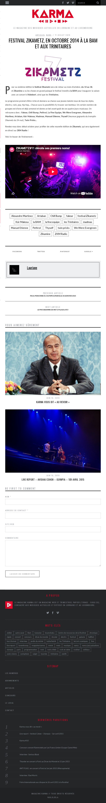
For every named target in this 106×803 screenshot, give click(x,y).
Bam (29, 633)
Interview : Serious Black (29, 754)
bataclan (38, 633)
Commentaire (11, 538)
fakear (69, 215)
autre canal (19, 633)
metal (50, 645)
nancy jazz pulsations (90, 645)
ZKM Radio (61, 233)
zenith (64, 654)
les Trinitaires (71, 221)
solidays (86, 649)
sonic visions (12, 654)
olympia (10, 649)
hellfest (91, 637)
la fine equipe (52, 221)
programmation (30, 649)
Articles (40, 35)
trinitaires (54, 654)
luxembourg (23, 645)
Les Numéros (11, 673)
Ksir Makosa (22, 221)
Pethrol (37, 227)
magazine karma (38, 645)
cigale (9, 637)
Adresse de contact (16, 510)
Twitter (41, 251)
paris (19, 649)
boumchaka (49, 633)
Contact (9, 710)
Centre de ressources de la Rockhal (72, 633)
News (48, 35)
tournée (44, 654)
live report (11, 645)
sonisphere (24, 654)
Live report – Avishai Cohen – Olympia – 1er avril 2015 (53, 479)
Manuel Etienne (19, 227)
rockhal (77, 649)
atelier (9, 633)
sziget (35, 654)
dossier (54, 637)
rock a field (51, 649)
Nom (8, 496)
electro (64, 637)
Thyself (49, 227)
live (92, 641)
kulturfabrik (51, 641)
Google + (88, 251)
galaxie (82, 637)
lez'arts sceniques (81, 641)
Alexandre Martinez (22, 215)
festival (73, 637)
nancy (76, 645)
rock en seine (65, 649)
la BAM (37, 221)
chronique (93, 633)
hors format (11, 641)
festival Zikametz (87, 215)
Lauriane (32, 267)
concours (28, 637)
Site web (9, 524)
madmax (87, 221)
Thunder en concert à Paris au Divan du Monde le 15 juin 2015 (45, 761)
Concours (10, 695)
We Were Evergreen (85, 227)
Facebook (17, 251)
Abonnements (12, 680)
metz (58, 645)
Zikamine (45, 233)
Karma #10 (24, 740)
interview (23, 641)
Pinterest (65, 251)
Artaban (41, 215)
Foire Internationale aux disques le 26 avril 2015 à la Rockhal (44, 782)
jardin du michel (37, 641)
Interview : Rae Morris (28, 775)
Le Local (9, 703)
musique (67, 645)
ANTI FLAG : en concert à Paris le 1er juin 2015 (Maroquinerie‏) (45, 768)
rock (42, 649)
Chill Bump (56, 215)
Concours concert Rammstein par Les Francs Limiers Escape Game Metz (48, 747)
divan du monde (41, 637)
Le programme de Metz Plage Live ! (53, 308)
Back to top (52, 797)
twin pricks (64, 227)
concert (18, 637)
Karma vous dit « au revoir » (53, 402)
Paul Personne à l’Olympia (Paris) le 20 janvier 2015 (53, 294)
